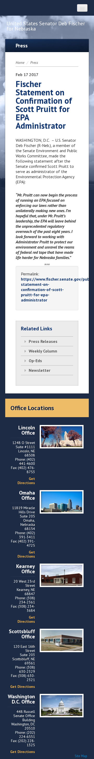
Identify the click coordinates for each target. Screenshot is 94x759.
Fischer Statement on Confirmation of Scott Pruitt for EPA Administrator (44, 104)
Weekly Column (43, 351)
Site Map (81, 756)
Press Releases (43, 341)
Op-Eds (35, 360)
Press (34, 62)
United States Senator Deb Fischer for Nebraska (46, 26)
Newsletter (39, 370)
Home (20, 62)
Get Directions (26, 481)
